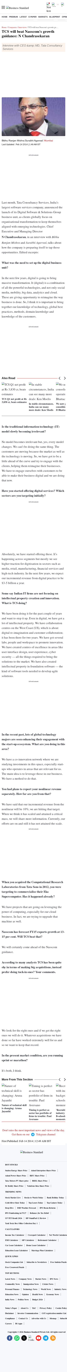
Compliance (10, 1318)
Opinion (25, 1294)
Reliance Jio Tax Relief (39, 1213)
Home (4, 17)
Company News (25, 1279)
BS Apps (18, 1323)
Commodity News (12, 1284)
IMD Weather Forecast (26, 1208)
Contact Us (23, 1318)
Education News (11, 1294)
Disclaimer (9, 1313)
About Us (24, 1308)
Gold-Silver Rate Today (15, 1203)
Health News (37, 1294)
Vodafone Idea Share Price (38, 1186)
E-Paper (33, 17)
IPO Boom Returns (47, 1208)
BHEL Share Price (39, 1181)
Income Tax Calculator (14, 1235)
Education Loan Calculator (16, 1250)
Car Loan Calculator (14, 1245)
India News (9, 1299)
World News (46, 1289)
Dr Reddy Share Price (14, 1186)
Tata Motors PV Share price (17, 1181)
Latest (23, 17)
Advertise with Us (38, 1318)
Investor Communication (28, 1313)
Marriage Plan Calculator (42, 1250)
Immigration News (31, 1284)
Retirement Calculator (47, 1240)
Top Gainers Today (55, 1203)
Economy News (52, 1294)
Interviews (22, 27)
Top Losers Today (36, 1203)
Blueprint (54, 17)
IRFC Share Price (37, 1175)
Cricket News (47, 1284)
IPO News (54, 1279)
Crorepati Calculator (37, 1235)
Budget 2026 (37, 1299)
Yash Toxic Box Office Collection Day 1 (21, 1223)
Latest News (10, 1279)
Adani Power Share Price (15, 1175)
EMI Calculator (11, 1240)
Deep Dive (9, 1208)
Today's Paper (11, 1308)
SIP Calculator (28, 1240)
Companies (12, 27)
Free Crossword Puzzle (14, 1267)
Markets (43, 17)
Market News (40, 1279)
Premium (13, 17)
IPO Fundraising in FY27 (15, 1213)
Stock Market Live (13, 1197)
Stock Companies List (14, 1262)
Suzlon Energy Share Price (16, 1170)
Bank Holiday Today (55, 1197)
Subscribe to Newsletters (37, 1262)
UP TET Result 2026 (13, 1218)
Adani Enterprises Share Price (43, 1170)
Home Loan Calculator (36, 1245)
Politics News (23, 1299)
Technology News (30, 1289)
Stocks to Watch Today (33, 1197)
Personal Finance (12, 1289)
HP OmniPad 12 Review (36, 1218)
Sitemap (53, 1318)
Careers (8, 1323)
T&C (34, 1308)
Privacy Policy (46, 1308)
